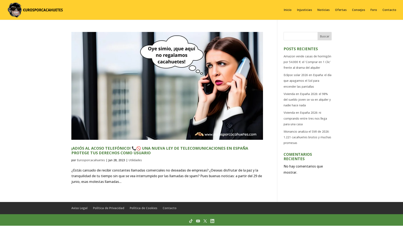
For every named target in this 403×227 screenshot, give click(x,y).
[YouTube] (198, 221)
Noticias (323, 10)
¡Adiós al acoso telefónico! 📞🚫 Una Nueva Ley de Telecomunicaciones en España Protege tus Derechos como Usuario (159, 150)
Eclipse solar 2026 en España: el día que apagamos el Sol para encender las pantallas (307, 80)
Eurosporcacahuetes (91, 160)
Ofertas (341, 10)
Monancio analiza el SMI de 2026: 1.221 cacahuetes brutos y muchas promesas (307, 137)
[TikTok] (191, 221)
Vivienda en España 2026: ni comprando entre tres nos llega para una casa (305, 118)
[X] (205, 221)
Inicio (288, 10)
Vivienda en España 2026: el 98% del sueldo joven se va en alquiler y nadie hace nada (307, 99)
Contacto (389, 10)
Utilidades (135, 160)
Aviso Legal (79, 208)
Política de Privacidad (108, 208)
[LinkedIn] (212, 221)
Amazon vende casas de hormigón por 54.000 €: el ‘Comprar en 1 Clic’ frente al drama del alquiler (307, 62)
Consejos (358, 10)
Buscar (324, 36)
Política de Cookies (143, 208)
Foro (373, 10)
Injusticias (304, 10)
